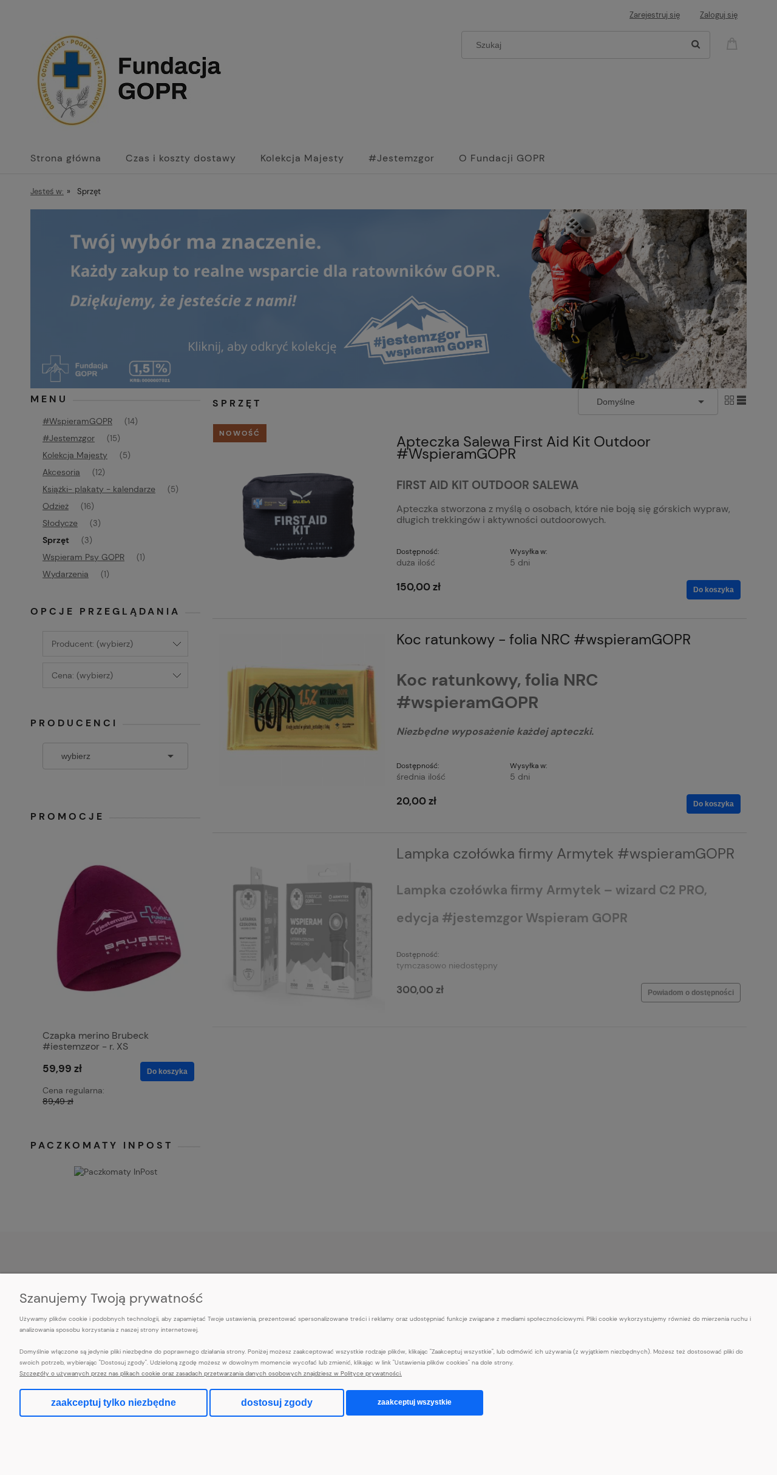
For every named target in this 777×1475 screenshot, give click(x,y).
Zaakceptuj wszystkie (415, 1402)
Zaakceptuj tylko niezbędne (113, 1402)
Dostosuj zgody (277, 1402)
